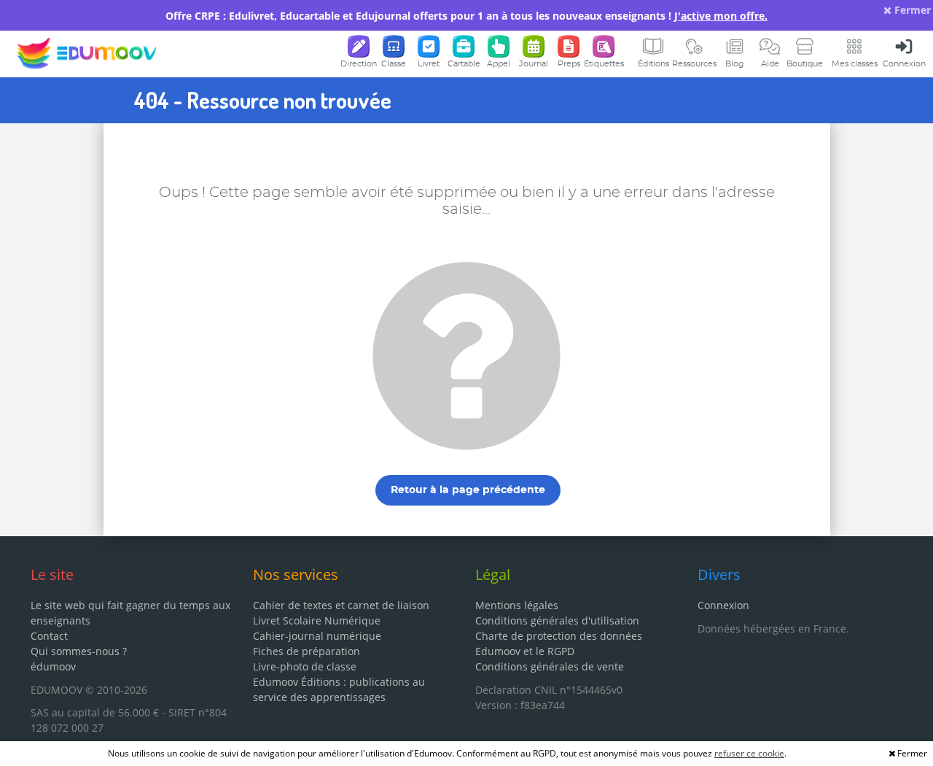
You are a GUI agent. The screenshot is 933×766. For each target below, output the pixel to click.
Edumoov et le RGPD (524, 651)
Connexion (723, 605)
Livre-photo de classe (304, 666)
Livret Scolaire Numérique (316, 620)
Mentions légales (516, 605)
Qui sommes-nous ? (79, 651)
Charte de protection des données (558, 636)
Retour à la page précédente (468, 490)
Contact (49, 636)
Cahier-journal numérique (317, 636)
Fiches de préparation (306, 651)
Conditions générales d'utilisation (557, 620)
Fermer (911, 10)
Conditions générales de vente (549, 666)
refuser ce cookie (749, 753)
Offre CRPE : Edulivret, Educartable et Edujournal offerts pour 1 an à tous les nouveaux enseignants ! (466, 16)
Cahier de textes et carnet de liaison (341, 605)
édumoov (53, 666)
